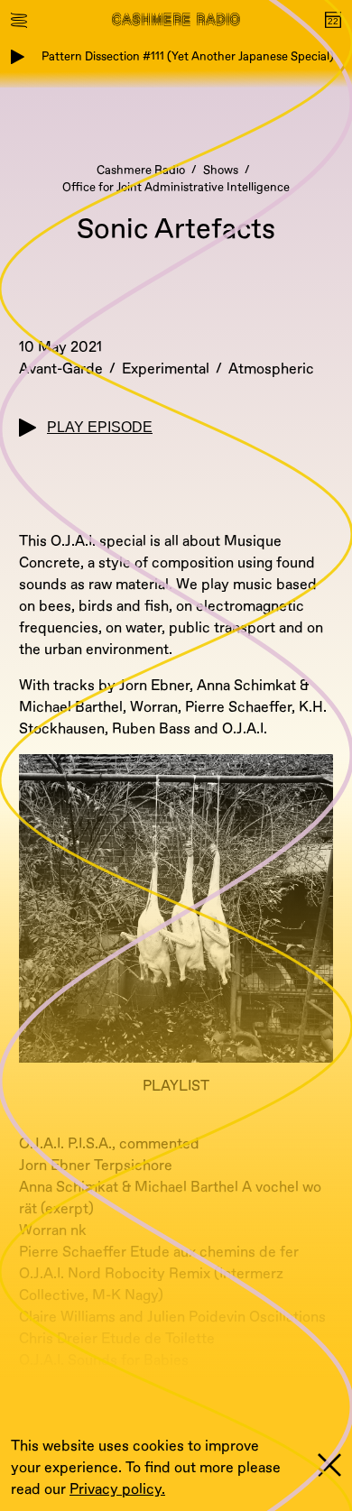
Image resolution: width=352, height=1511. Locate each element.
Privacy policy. (117, 1489)
